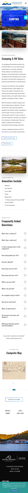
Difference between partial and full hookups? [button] (10, 325)
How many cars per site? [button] (9, 268)
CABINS (8, 413)
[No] (26, 487)
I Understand (14, 490)
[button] (26, 17)
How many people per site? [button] (10, 255)
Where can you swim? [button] (8, 282)
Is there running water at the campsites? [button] (11, 248)
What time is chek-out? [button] (9, 240)
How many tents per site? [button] (10, 275)
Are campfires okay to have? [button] (11, 295)
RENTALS (7, 410)
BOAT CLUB (20, 413)
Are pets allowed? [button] (7, 262)
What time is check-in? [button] (9, 233)
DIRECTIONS (5, 481)
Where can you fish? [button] (8, 288)
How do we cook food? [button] (9, 302)
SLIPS (20, 410)
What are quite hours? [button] (9, 308)
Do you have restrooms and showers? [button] (10, 316)
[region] (14, 370)
